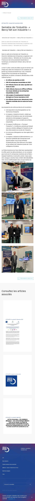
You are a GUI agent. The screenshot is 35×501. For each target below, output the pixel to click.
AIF (3, 457)
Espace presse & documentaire (9, 464)
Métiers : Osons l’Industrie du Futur (10, 467)
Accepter (10, 498)
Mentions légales (6, 471)
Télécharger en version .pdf (26, 18)
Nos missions (5, 461)
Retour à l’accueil (7, 12)
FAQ (3, 474)
